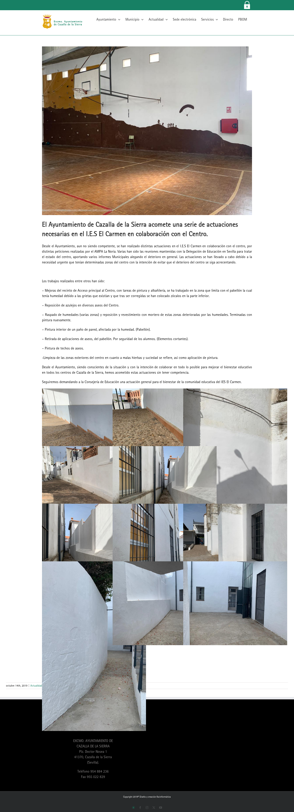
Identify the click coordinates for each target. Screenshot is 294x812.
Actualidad (36, 685)
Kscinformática (164, 796)
